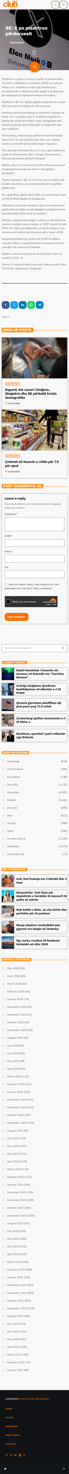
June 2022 (13, 1331)
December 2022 (16, 1285)
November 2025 (17, 1015)
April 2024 (13, 1161)
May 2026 (13, 968)
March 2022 (14, 1355)
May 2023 (13, 1246)
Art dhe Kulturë (16, 839)
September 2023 (17, 1216)
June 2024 (13, 1146)
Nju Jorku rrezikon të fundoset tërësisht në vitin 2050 (38, 942)
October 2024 (15, 1115)
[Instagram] (20, 1455)
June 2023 (13, 1239)
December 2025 (16, 1007)
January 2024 (15, 1185)
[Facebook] (24, 1455)
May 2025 (13, 1061)
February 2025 (16, 1084)
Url (7, 567)
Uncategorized (15, 854)
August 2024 (15, 1131)
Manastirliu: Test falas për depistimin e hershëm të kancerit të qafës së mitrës (41, 896)
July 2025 (13, 1046)
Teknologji (13, 761)
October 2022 (15, 1301)
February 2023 (16, 1270)
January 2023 (15, 1277)
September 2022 (17, 1308)
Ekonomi (12, 808)
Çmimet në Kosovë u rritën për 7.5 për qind (32, 464)
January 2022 (15, 1370)
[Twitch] (6, 1455)
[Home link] (10, 5)
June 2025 (13, 1053)
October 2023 (15, 1208)
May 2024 (13, 1154)
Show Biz (12, 785)
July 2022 (13, 1324)
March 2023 (14, 1262)
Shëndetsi (13, 846)
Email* (9, 551)
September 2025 (17, 1030)
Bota (10, 815)
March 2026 (14, 984)
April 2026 (13, 976)
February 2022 (16, 1362)
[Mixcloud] (15, 1455)
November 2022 (17, 1293)
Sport (10, 831)
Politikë (11, 800)
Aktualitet (12, 384)
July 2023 (13, 1231)
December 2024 (16, 1100)
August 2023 (15, 1223)
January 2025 (15, 1092)
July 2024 (13, 1138)
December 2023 (16, 1192)
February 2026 (16, 991)
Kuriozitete (13, 777)
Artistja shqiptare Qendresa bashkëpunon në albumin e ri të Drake (38, 689)
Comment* (11, 514)
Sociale (11, 823)
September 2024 (17, 1123)
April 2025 (13, 1069)
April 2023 (13, 1254)
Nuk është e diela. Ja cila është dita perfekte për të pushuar (41, 911)
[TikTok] (11, 1455)
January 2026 (15, 999)
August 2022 (15, 1316)
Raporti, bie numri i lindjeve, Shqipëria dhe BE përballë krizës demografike (31, 394)
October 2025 (15, 1022)
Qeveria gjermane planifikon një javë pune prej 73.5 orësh (38, 704)
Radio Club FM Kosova (34, 1399)
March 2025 (14, 1076)
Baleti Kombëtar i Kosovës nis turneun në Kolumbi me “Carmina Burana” (40, 674)
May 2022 (13, 1339)
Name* (8, 536)
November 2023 (17, 1200)
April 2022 (13, 1347)
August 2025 (15, 1038)
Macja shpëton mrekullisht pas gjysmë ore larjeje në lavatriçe (38, 926)
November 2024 (17, 1107)
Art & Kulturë (15, 769)
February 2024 (16, 1177)
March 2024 (14, 1169)
